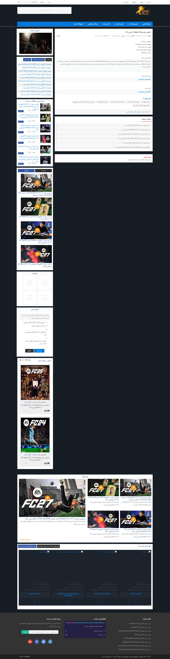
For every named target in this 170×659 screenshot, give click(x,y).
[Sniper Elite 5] (34, 566)
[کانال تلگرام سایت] (43, 641)
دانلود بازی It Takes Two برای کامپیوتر (83, 102)
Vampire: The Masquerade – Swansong (68, 595)
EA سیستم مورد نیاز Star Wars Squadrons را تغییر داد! (134, 138)
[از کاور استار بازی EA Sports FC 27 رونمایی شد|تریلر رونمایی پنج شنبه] (45, 160)
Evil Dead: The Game (102, 594)
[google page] (30, 641)
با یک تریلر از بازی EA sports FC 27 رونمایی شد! (28, 147)
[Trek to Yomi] (136, 566)
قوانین (141, 2)
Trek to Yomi (136, 594)
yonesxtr (123, 35)
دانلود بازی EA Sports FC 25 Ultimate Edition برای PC (35, 406)
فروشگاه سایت (78, 24)
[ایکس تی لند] (143, 10)
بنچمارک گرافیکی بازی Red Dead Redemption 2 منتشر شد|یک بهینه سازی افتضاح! (34, 81)
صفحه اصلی (146, 24)
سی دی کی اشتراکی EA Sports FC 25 (140, 623)
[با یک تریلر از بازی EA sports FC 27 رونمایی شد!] (45, 149)
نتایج (29, 351)
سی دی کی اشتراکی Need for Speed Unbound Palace (134, 631)
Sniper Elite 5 (34, 594)
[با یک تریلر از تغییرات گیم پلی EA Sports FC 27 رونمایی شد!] (45, 139)
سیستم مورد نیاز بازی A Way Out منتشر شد (137, 125)
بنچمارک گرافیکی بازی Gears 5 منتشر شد (37, 84)
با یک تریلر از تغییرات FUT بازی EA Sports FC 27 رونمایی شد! (29, 116)
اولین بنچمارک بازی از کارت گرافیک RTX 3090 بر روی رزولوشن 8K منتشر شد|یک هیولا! (35, 71)
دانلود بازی (130, 112)
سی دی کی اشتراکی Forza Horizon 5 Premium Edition (134, 646)
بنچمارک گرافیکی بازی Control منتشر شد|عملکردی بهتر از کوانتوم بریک (37, 88)
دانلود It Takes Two (133, 102)
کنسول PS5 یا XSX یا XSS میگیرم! (34, 322)
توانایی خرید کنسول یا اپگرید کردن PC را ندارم (35, 342)
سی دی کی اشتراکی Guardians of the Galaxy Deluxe (135, 649)
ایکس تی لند (133, 657)
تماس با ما (126, 2)
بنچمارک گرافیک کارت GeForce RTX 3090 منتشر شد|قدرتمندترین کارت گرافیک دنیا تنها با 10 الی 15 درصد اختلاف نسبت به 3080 (34, 64)
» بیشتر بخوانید (25, 539)
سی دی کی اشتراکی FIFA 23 (143, 635)
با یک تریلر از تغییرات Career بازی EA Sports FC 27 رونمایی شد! (29, 127)
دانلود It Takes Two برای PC (141, 106)
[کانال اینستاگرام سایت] (50, 641)
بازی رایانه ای (134, 24)
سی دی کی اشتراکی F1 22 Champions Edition (137, 638)
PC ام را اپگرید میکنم (38, 326)
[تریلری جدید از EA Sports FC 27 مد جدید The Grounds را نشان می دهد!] (45, 107)
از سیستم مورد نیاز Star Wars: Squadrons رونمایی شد (134, 134)
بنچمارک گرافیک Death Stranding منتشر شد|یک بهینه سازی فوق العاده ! (35, 74)
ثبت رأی (39, 351)
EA (74, 61)
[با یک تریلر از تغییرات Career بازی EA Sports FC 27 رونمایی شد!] (45, 128)
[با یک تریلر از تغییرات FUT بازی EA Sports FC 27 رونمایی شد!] (45, 118)
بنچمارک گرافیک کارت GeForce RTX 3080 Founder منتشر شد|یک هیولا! (36, 68)
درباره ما (148, 2)
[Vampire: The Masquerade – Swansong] (68, 566)
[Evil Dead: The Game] (102, 566)
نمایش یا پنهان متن (143, 79)
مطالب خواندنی (93, 24)
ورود (49, 2)
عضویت (42, 2)
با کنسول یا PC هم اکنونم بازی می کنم (35, 333)
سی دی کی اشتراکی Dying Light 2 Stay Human (137, 642)
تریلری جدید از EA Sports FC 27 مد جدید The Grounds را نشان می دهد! (28, 106)
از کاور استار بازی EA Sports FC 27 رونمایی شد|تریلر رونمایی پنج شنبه (29, 159)
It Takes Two (146, 102)
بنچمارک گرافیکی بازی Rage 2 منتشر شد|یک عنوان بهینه (36, 91)
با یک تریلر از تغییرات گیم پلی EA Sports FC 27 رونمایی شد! (29, 137)
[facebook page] (36, 641)
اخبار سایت (106, 24)
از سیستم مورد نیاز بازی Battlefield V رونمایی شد (136, 130)
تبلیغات (134, 2)
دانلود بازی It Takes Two (118, 102)
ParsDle (27, 657)
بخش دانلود (119, 24)
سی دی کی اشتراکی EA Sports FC (141, 627)
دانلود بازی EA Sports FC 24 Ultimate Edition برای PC (35, 459)
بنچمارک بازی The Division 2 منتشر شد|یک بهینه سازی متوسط (36, 94)
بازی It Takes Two (102, 102)
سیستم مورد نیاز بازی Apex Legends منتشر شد (136, 143)
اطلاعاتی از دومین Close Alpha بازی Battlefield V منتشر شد (132, 147)
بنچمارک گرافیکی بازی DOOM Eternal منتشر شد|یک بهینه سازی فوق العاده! (36, 78)
